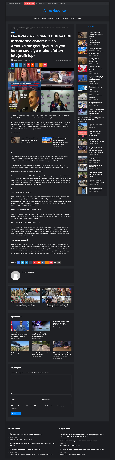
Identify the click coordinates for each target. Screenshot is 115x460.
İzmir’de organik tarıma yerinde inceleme (96, 103)
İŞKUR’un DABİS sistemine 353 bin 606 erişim (95, 87)
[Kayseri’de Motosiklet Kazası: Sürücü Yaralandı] (82, 183)
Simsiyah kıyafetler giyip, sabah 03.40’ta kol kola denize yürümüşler (39, 334)
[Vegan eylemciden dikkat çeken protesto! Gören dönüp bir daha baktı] (82, 68)
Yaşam (72, 18)
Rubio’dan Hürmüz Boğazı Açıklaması (94, 41)
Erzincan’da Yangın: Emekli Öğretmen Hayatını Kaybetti (95, 158)
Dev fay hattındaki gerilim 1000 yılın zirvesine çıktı (94, 60)
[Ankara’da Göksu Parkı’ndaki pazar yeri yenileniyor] (82, 96)
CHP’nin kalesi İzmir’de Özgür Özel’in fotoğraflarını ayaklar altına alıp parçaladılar (62, 354)
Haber (44, 18)
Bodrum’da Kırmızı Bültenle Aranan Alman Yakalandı (96, 34)
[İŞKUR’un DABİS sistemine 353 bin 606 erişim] (82, 88)
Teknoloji (65, 18)
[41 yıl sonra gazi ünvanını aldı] (20, 346)
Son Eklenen (91, 26)
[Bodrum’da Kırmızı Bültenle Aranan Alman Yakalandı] (15, 140)
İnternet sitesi (46, 399)
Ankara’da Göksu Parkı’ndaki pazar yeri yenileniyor (95, 95)
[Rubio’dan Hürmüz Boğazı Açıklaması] (82, 43)
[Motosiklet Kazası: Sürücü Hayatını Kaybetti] (41, 346)
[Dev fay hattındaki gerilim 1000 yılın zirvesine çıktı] (82, 60)
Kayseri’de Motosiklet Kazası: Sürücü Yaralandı (96, 181)
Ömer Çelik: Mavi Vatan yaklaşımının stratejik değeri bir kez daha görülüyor (19, 334)
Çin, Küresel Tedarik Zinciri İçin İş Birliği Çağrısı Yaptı (95, 133)
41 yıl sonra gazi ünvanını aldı (20, 353)
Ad (12, 393)
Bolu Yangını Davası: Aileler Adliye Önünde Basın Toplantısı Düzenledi (61, 323)
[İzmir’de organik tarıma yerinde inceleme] (82, 104)
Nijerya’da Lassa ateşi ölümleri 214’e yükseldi (95, 189)
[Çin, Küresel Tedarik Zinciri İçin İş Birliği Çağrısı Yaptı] (82, 134)
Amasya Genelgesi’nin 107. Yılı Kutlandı (95, 166)
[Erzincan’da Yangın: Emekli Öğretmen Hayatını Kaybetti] (82, 159)
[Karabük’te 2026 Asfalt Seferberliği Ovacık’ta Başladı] (82, 175)
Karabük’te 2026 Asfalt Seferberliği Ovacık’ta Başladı (96, 174)
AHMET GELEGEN (18, 60)
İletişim (79, 18)
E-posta (13, 399)
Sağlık (57, 18)
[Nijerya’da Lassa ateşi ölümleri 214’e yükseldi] (82, 190)
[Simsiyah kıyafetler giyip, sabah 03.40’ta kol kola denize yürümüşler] (41, 326)
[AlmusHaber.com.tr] (57, 11)
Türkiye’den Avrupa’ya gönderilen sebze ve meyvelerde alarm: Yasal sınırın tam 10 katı (58, 3)
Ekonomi (50, 18)
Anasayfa (36, 18)
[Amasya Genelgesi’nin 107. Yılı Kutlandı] (82, 167)
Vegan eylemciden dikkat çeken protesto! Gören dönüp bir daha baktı (96, 68)
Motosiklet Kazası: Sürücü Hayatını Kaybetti (40, 353)
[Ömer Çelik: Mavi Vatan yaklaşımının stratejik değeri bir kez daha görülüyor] (20, 326)
